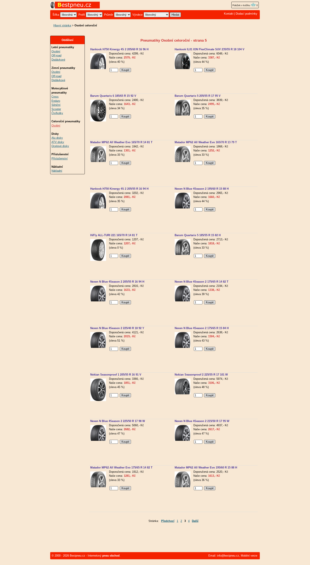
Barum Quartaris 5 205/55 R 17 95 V (198, 95)
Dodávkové (58, 59)
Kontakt (228, 13)
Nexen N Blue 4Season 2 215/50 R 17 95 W (202, 421)
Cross (55, 96)
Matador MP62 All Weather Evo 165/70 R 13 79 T (206, 142)
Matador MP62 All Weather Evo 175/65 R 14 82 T (121, 467)
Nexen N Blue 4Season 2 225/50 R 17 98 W (117, 421)
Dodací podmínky (246, 13)
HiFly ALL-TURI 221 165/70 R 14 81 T (113, 235)
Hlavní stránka (62, 25)
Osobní (55, 51)
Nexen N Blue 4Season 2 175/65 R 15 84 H (202, 328)
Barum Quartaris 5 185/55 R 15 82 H (198, 235)
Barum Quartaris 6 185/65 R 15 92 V (113, 95)
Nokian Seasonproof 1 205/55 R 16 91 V (115, 374)
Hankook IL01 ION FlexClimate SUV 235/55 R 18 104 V (209, 49)
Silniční (56, 104)
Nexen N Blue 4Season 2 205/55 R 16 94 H (117, 281)
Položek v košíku (241, 5)
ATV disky (57, 142)
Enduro (55, 100)
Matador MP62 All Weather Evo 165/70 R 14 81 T (121, 142)
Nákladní (56, 170)
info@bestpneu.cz (228, 555)
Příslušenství (59, 158)
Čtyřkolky (57, 113)
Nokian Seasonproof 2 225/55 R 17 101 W (201, 374)
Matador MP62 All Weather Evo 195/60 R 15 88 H (206, 467)
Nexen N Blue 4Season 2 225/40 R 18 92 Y (117, 328)
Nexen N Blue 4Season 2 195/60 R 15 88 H (202, 188)
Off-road (56, 55)
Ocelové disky (60, 146)
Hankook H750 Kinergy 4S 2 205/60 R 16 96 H (119, 49)
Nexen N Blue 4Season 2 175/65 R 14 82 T (201, 281)
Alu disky (57, 137)
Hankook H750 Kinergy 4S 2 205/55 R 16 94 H (119, 188)
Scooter (56, 109)
